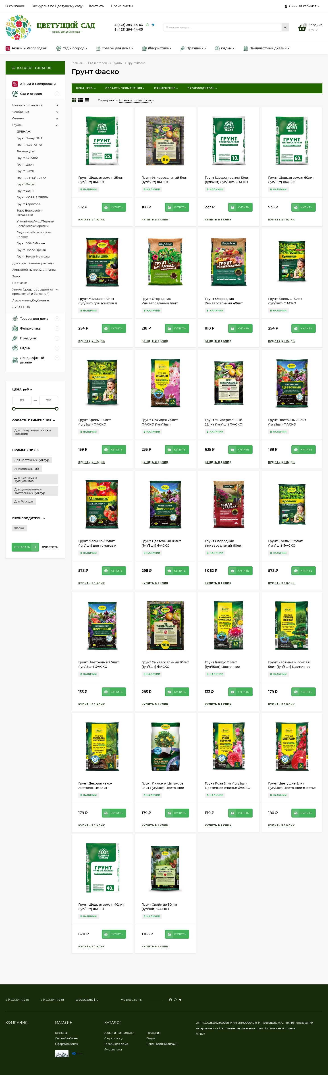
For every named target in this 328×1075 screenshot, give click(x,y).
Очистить (50, 547)
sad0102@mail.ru (87, 999)
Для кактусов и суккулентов (25, 479)
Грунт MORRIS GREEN (33, 197)
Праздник (153, 1032)
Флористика (113, 1049)
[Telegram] (153, 25)
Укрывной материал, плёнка (34, 269)
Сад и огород (97, 63)
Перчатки (19, 282)
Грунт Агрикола (28, 204)
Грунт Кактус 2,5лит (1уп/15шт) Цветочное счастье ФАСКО (222, 666)
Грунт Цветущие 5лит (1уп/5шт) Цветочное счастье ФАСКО (292, 787)
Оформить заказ (66, 1044)
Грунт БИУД (25, 171)
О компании (15, 6)
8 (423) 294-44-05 (128, 29)
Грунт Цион (25, 164)
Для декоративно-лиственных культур (29, 491)
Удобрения (20, 112)
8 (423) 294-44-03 (128, 25)
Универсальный (26, 468)
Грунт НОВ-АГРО (29, 144)
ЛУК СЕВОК (21, 307)
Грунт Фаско (26, 184)
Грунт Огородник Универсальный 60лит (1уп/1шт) (224, 545)
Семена (18, 118)
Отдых (151, 1038)
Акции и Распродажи (119, 1032)
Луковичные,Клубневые (30, 300)
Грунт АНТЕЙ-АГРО (31, 177)
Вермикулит (26, 151)
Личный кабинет (66, 1038)
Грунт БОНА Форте (31, 243)
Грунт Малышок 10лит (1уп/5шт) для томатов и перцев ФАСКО (97, 303)
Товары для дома (116, 1044)
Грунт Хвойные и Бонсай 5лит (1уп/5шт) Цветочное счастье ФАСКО (289, 666)
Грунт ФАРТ (25, 191)
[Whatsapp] (147, 25)
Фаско (19, 528)
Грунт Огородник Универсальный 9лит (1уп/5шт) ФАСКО (160, 303)
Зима (16, 276)
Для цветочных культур (31, 460)
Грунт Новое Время (31, 250)
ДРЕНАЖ (24, 131)
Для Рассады (23, 501)
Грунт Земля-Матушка (33, 256)
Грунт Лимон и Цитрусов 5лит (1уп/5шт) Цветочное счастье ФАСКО (163, 787)
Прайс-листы (122, 6)
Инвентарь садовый (27, 105)
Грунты (117, 63)
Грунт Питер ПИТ (29, 138)
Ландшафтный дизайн (162, 1044)
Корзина (61, 1032)
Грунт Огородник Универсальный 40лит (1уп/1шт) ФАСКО (224, 303)
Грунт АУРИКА (27, 158)
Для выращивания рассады (33, 263)
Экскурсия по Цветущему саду (57, 6)
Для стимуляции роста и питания (32, 432)
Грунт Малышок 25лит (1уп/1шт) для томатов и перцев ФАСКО (97, 545)
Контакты (96, 6)
